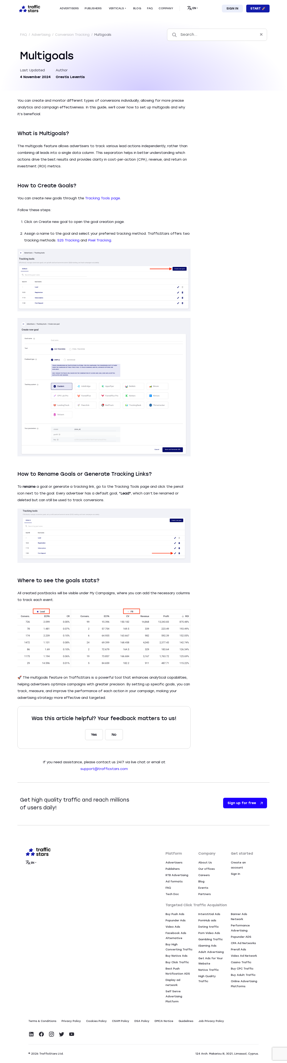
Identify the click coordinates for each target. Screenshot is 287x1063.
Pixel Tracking (99, 240)
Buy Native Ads (176, 955)
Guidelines (186, 1021)
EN (194, 8)
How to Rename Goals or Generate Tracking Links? (239, 126)
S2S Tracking (68, 240)
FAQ (24, 35)
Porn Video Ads (209, 933)
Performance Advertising (240, 928)
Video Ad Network (244, 955)
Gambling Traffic (210, 939)
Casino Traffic (241, 962)
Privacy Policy (71, 1021)
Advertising (41, 35)
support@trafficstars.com (104, 769)
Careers (204, 875)
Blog (201, 881)
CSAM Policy (120, 1021)
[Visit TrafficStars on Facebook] (41, 1034)
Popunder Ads (176, 920)
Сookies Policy (96, 1021)
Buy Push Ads (175, 914)
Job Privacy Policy (211, 1021)
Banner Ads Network (239, 916)
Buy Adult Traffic (243, 974)
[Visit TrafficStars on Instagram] (51, 1034)
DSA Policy (141, 1021)
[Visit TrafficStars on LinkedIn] (31, 1034)
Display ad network (173, 982)
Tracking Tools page (102, 198)
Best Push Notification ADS (178, 971)
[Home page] (28, 8)
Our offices (206, 868)
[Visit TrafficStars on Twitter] (62, 1034)
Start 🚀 (257, 8)
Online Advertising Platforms (244, 984)
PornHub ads (207, 920)
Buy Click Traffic (177, 962)
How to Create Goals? (215, 116)
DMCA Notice (164, 1021)
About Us (205, 862)
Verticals (116, 8)
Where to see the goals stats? (222, 136)
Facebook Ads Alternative (176, 935)
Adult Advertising (211, 952)
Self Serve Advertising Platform (174, 996)
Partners (204, 894)
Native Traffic (208, 969)
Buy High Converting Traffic (179, 947)
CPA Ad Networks (243, 943)
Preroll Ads (238, 949)
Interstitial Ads (209, 914)
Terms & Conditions (42, 1021)
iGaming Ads (207, 945)
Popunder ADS (241, 936)
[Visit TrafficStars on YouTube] (72, 1034)
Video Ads (173, 926)
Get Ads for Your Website (210, 961)
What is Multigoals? (212, 106)
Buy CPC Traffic (242, 968)
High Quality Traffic (207, 979)
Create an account (238, 865)
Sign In (232, 8)
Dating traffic (208, 926)
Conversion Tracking (73, 35)
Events (203, 887)
